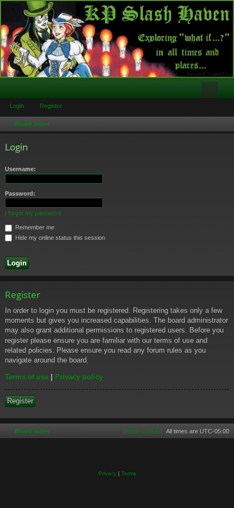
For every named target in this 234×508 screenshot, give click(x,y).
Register (51, 105)
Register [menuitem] (228, 92)
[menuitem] (137, 431)
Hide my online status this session (59, 237)
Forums (10, 92)
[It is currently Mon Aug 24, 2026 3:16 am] (223, 124)
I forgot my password (33, 213)
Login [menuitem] (212, 92)
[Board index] (117, 39)
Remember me (34, 227)
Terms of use (26, 377)
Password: (20, 193)
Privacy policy (79, 377)
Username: (20, 169)
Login (17, 105)
